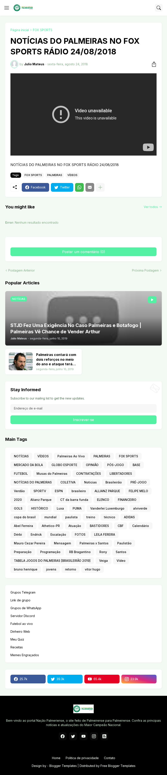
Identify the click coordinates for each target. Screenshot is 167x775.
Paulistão (124, 543)
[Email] (89, 187)
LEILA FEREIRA (104, 534)
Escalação (58, 534)
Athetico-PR (51, 526)
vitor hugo (92, 569)
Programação (50, 552)
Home (56, 758)
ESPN (59, 491)
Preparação (23, 552)
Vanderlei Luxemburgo (107, 508)
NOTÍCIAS (21, 456)
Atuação (74, 526)
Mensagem (62, 543)
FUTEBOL (21, 473)
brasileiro (79, 491)
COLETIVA (67, 482)
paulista (71, 517)
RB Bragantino (80, 552)
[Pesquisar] (159, 8)
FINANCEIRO (127, 500)
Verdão (19, 491)
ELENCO (103, 500)
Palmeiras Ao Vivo (71, 456)
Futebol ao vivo (21, 624)
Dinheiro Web (20, 631)
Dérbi (18, 534)
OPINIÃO (92, 465)
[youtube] (83, 736)
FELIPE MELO (138, 491)
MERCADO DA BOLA (28, 465)
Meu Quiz (17, 639)
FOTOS (80, 534)
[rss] (104, 736)
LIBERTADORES (121, 473)
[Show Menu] (6, 8)
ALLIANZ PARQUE (107, 491)
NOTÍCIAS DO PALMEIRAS (33, 482)
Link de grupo (20, 600)
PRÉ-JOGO (138, 482)
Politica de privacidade (82, 758)
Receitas (16, 647)
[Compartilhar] (153, 64)
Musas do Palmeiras (52, 473)
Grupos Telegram (22, 592)
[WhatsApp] (79, 187)
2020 (18, 500)
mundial (50, 517)
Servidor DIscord (22, 616)
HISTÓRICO (39, 508)
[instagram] (94, 736)
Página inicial (19, 30)
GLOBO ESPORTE (64, 465)
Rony (103, 552)
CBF (121, 526)
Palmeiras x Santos (94, 543)
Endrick (36, 534)
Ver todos (151, 207)
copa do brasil (25, 517)
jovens (51, 569)
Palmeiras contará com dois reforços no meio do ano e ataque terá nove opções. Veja (56, 359)
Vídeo (121, 560)
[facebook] (63, 736)
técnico (109, 517)
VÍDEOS (72, 175)
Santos (121, 552)
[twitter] (73, 736)
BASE (136, 465)
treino (90, 517)
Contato (109, 758)
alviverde (140, 508)
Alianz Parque (41, 500)
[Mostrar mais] (100, 187)
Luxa (60, 508)
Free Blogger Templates (117, 766)
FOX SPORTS (42, 30)
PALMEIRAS (54, 175)
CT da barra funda (74, 500)
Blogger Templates (63, 766)
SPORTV (39, 491)
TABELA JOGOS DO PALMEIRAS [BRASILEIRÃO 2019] (52, 560)
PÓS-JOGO (115, 465)
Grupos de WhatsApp (25, 608)
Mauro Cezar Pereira (29, 543)
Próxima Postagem (145, 270)
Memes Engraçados (24, 655)
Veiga (103, 560)
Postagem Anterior (21, 270)
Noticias (90, 482)
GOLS (18, 508)
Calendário (140, 526)
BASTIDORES (99, 526)
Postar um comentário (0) (83, 252)
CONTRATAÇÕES (88, 473)
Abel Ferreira (23, 526)
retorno (70, 569)
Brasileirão (113, 482)
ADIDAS (129, 517)
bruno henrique (25, 569)
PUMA (77, 508)
